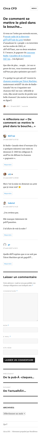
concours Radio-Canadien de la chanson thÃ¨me (19, 55)
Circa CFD (10, 8)
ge (9, 244)
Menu (34, 8)
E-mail (7, 337)
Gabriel (11, 203)
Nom (6, 325)
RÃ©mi (11, 136)
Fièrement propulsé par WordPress (24, 432)
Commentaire (10, 291)
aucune (25, 106)
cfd (7, 106)
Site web (7, 348)
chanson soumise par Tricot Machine (20, 81)
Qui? (5, 424)
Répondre (8, 165)
